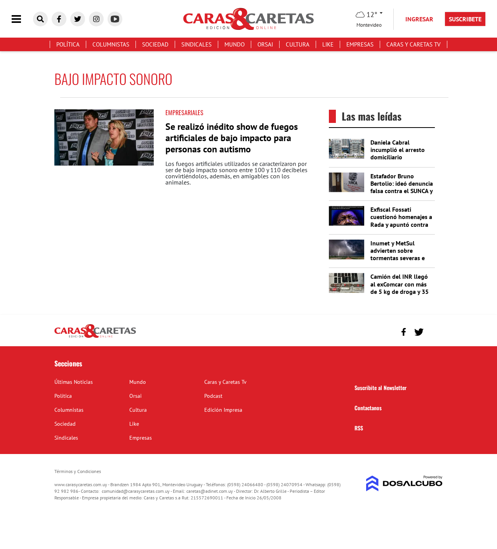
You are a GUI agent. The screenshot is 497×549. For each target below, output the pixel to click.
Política (68, 44)
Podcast (213, 395)
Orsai (265, 44)
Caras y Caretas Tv (413, 44)
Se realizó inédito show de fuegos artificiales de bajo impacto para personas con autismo (231, 138)
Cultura (297, 44)
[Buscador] (40, 19)
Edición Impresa (223, 409)
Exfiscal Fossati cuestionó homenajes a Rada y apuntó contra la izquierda (401, 220)
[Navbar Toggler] (22, 19)
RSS (359, 428)
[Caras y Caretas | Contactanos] (434, 331)
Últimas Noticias (73, 381)
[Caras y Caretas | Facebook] (59, 19)
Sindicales (196, 44)
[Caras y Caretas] (95, 337)
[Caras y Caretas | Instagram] (96, 19)
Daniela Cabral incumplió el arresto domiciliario (397, 149)
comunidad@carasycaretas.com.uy (136, 491)
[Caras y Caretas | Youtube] (115, 19)
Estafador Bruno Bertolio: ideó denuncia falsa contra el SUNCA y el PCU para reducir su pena (401, 191)
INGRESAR (419, 19)
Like (328, 44)
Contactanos (368, 408)
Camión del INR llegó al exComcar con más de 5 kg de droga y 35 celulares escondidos (399, 288)
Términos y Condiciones (77, 471)
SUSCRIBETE (465, 19)
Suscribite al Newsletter (381, 387)
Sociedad (155, 44)
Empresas (360, 44)
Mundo (234, 44)
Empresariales (184, 112)
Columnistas (110, 44)
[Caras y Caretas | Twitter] (77, 19)
